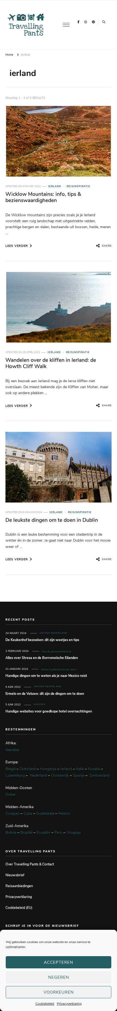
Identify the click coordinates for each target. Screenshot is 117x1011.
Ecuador (43, 832)
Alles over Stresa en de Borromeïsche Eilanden (41, 657)
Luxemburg (15, 775)
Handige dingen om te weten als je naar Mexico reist (46, 675)
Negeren (58, 977)
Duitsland (28, 768)
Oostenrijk (60, 775)
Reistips (39, 704)
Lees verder (16, 246)
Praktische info (64, 669)
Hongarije (48, 768)
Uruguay (73, 832)
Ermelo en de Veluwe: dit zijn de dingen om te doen (44, 693)
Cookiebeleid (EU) (18, 907)
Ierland (54, 186)
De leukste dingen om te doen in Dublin (51, 520)
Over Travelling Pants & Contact (29, 864)
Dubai (10, 794)
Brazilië (26, 832)
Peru (58, 832)
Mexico (46, 669)
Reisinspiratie (78, 186)
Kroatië (94, 768)
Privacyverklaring (69, 1003)
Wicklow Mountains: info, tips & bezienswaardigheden (43, 197)
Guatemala (45, 813)
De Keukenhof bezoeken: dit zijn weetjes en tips (42, 640)
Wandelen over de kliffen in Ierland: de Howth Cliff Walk (50, 363)
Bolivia (10, 832)
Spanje (78, 775)
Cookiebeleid (44, 1003)
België (10, 768)
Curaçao (12, 813)
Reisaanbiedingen (19, 886)
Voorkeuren (59, 992)
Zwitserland (99, 775)
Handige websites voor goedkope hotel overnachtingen (48, 711)
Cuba (27, 813)
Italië (46, 651)
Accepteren (58, 962)
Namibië (12, 749)
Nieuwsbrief (14, 875)
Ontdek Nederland (53, 633)
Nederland (38, 775)
